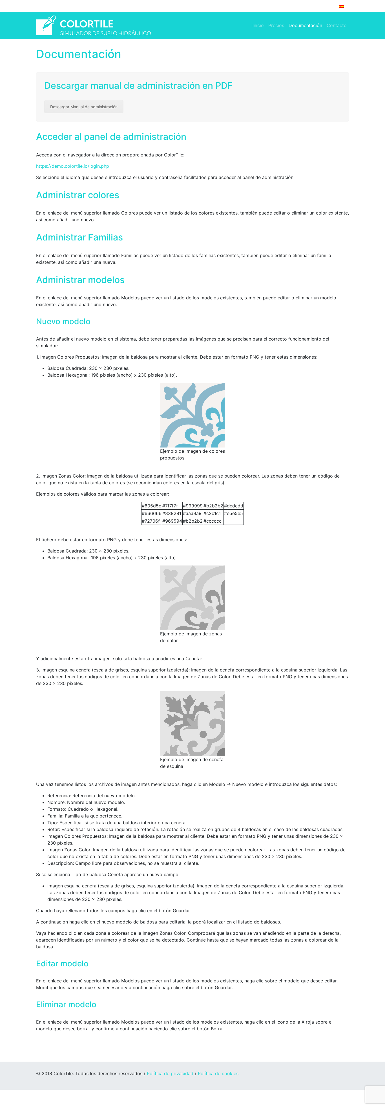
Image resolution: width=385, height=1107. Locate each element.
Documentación (305, 25)
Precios (276, 25)
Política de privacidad (170, 1073)
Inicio (258, 25)
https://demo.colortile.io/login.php (72, 166)
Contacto (337, 25)
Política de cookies (218, 1073)
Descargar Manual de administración (84, 106)
